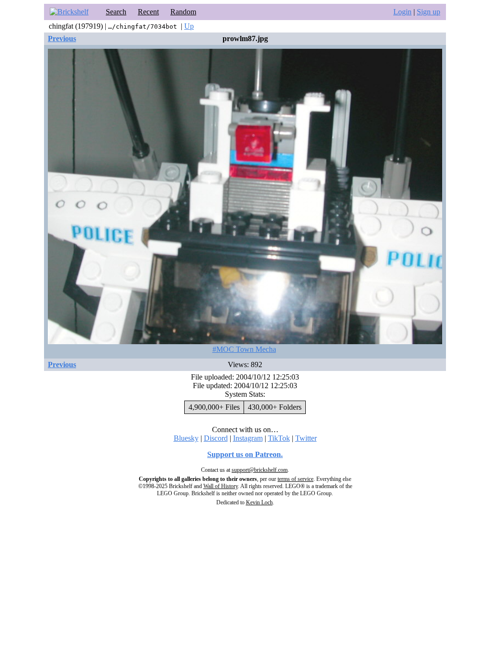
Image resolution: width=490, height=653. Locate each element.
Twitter (306, 438)
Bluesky (186, 438)
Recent (148, 12)
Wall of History (220, 486)
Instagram (248, 438)
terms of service (295, 479)
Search (116, 12)
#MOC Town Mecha (244, 349)
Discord (216, 438)
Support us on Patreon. (245, 454)
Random (183, 12)
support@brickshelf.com (260, 470)
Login (402, 12)
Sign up (428, 12)
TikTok (279, 438)
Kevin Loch (259, 502)
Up (189, 26)
